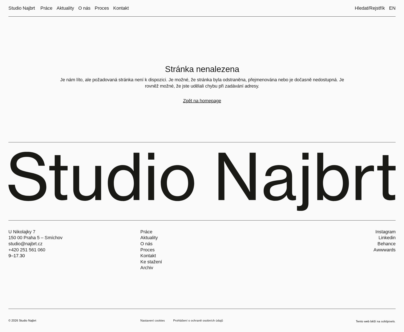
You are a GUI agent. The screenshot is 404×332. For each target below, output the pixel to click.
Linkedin (387, 237)
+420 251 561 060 (26, 249)
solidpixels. (388, 321)
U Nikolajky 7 (21, 231)
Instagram (385, 231)
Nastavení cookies (152, 320)
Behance (386, 243)
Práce (146, 231)
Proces (147, 249)
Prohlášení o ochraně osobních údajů (198, 320)
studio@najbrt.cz (25, 243)
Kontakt (148, 255)
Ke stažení (151, 261)
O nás (146, 243)
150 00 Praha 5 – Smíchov (35, 237)
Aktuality (149, 237)
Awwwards (384, 249)
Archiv (146, 267)
